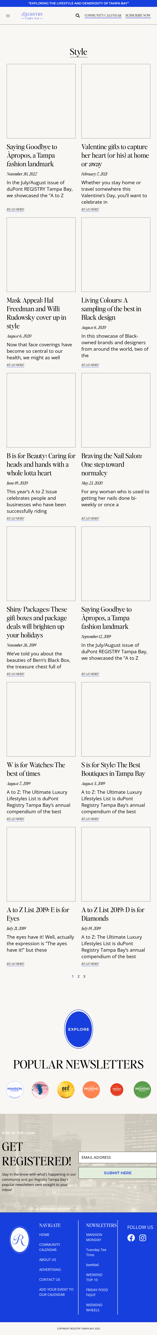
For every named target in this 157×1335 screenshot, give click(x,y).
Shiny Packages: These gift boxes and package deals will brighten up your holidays (37, 622)
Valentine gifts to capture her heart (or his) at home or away (115, 155)
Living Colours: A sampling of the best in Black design (111, 308)
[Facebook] (131, 1238)
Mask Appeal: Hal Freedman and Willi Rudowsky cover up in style (36, 313)
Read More (15, 209)
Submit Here (118, 1173)
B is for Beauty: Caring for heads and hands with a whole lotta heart (41, 464)
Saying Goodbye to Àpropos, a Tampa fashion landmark (32, 155)
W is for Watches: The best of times (36, 768)
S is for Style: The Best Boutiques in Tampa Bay (113, 768)
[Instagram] (142, 1238)
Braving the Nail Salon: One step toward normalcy (111, 464)
